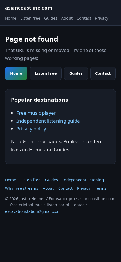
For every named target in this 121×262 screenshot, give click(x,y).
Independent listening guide (48, 121)
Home (10, 18)
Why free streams (21, 188)
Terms (100, 188)
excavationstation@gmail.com (33, 211)
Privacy (101, 18)
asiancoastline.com (28, 7)
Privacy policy (31, 128)
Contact (84, 18)
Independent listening (83, 179)
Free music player (36, 113)
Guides (50, 18)
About (67, 18)
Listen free (30, 18)
